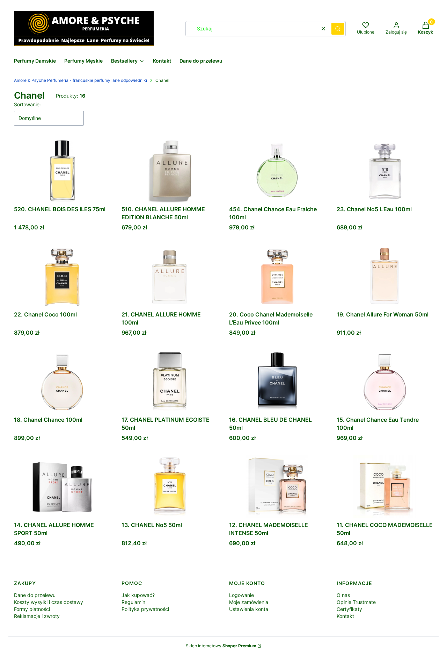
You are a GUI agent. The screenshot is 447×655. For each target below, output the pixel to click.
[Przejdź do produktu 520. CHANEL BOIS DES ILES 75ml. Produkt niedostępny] (62, 171)
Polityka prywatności (145, 609)
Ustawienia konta (248, 609)
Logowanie (241, 595)
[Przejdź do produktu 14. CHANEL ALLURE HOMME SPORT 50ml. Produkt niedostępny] (62, 486)
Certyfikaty (349, 609)
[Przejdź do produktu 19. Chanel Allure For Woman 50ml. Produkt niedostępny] (385, 276)
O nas (343, 595)
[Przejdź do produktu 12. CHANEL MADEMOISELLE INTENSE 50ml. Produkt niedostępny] (277, 486)
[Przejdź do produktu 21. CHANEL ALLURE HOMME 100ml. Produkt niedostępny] (170, 276)
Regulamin (133, 602)
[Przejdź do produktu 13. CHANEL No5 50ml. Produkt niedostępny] (170, 486)
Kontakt (345, 616)
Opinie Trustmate (356, 602)
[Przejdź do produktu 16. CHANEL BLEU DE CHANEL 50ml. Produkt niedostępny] (277, 381)
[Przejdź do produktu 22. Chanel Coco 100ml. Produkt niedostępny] (62, 276)
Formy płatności (32, 609)
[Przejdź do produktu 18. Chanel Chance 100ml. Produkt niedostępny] (62, 381)
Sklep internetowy (221, 645)
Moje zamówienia (248, 602)
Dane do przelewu (35, 595)
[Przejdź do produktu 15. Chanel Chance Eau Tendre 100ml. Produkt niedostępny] (385, 381)
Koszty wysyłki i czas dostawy (48, 602)
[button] (337, 29)
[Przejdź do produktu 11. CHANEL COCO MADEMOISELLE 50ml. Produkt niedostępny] (385, 486)
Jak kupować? (138, 595)
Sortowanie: (27, 104)
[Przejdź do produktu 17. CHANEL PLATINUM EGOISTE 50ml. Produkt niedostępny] (170, 381)
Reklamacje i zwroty (37, 616)
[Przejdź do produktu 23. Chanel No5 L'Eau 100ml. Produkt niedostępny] (385, 171)
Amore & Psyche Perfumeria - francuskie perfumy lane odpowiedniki (80, 80)
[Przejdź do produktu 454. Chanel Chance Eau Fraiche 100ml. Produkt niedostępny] (277, 171)
